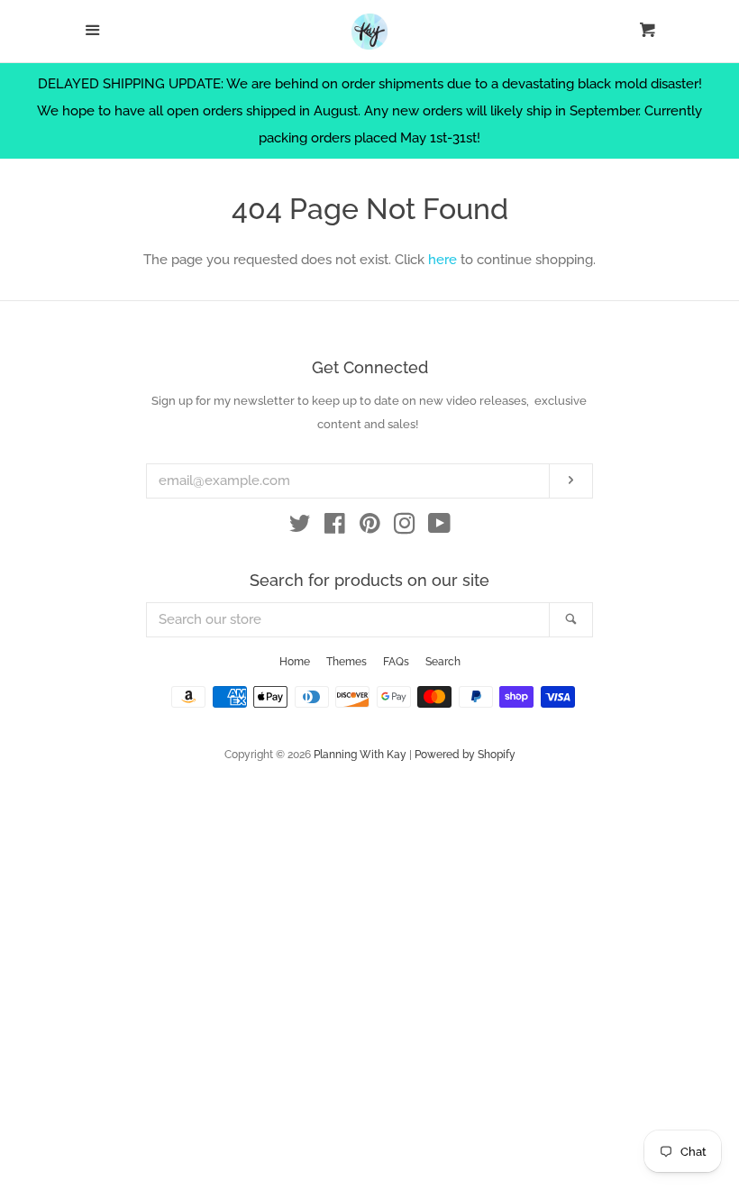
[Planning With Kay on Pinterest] (370, 527)
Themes (346, 661)
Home (294, 661)
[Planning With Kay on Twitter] (300, 527)
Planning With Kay (360, 754)
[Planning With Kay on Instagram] (404, 527)
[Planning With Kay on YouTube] (439, 527)
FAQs (396, 661)
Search (443, 661)
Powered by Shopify (465, 754)
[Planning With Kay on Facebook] (335, 527)
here (442, 260)
